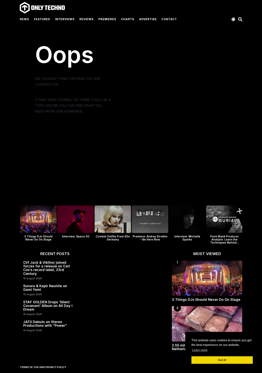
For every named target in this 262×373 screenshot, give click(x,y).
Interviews (65, 19)
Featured (42, 19)
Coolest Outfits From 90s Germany (113, 238)
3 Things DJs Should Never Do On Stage (38, 238)
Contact (169, 19)
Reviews (86, 19)
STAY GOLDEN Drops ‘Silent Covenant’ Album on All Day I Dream (48, 306)
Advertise (148, 19)
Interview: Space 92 (75, 236)
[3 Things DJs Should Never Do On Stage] (207, 278)
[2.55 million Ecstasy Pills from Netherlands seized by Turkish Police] (207, 323)
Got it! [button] (222, 359)
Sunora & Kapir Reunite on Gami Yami (45, 288)
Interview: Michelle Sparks (187, 238)
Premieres (107, 19)
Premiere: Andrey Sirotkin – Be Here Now (150, 238)
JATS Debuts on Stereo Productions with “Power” (45, 323)
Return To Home (61, 128)
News (24, 19)
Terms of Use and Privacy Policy (43, 367)
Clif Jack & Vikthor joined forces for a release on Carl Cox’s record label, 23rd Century (46, 268)
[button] (233, 19)
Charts (127, 19)
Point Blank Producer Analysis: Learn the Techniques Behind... (224, 239)
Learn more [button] (200, 350)
